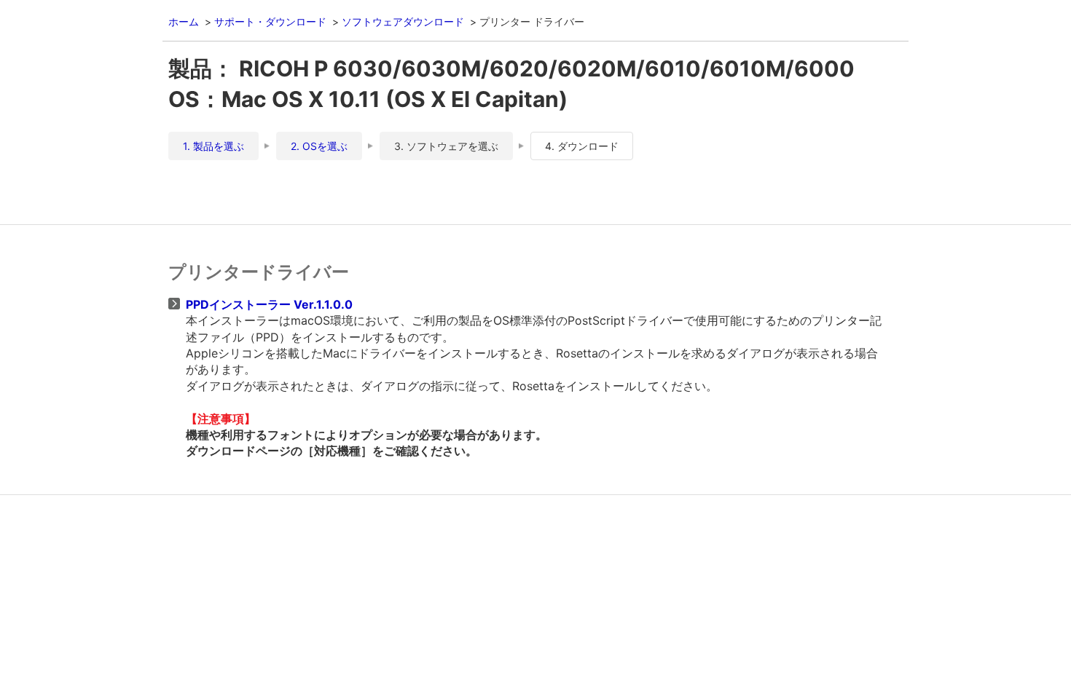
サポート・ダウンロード (270, 21)
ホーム (183, 21)
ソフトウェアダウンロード (403, 21)
